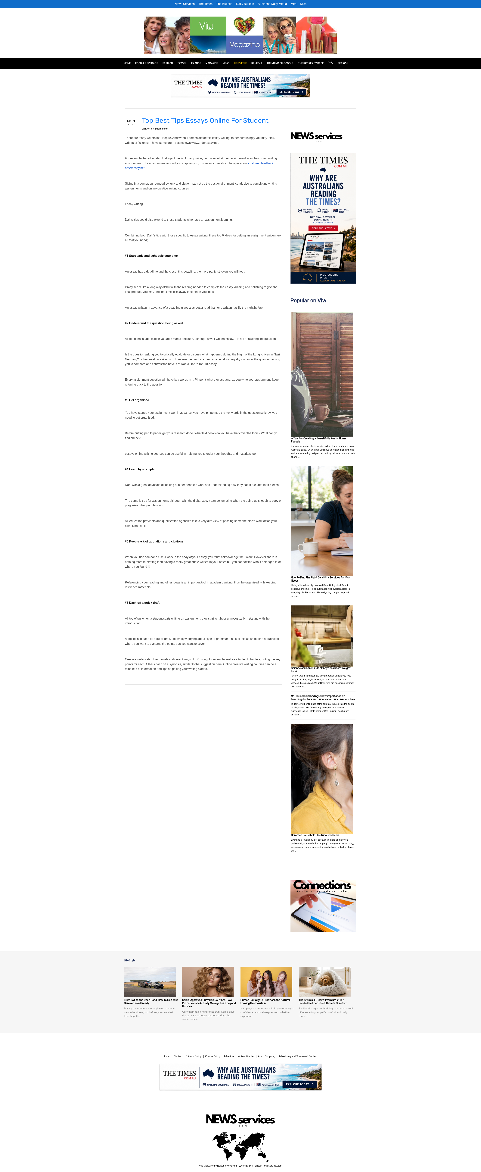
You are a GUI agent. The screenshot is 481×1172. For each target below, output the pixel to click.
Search (343, 63)
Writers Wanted (246, 1056)
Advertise (229, 1056)
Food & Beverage (146, 63)
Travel (182, 63)
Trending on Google (280, 63)
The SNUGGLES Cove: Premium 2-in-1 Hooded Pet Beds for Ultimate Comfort (323, 1002)
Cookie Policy (212, 1056)
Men (293, 3)
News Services (185, 3)
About (167, 1056)
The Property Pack (311, 63)
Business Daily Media (272, 3)
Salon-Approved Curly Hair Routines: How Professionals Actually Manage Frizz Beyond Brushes (209, 1003)
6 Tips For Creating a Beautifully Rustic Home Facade (318, 440)
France (196, 63)
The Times (205, 3)
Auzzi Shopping (266, 1056)
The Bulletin (224, 3)
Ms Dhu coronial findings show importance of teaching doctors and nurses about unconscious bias (323, 698)
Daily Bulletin (245, 3)
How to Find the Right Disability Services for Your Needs (320, 579)
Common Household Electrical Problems (315, 835)
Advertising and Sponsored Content (298, 1056)
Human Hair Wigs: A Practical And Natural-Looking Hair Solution (265, 1002)
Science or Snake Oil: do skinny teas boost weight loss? (321, 670)
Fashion (168, 63)
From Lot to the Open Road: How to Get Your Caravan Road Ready (151, 1002)
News (226, 63)
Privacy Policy (194, 1056)
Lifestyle (240, 63)
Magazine (212, 63)
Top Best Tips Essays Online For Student (205, 120)
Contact (178, 1056)
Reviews (256, 63)
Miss (303, 3)
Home (127, 63)
